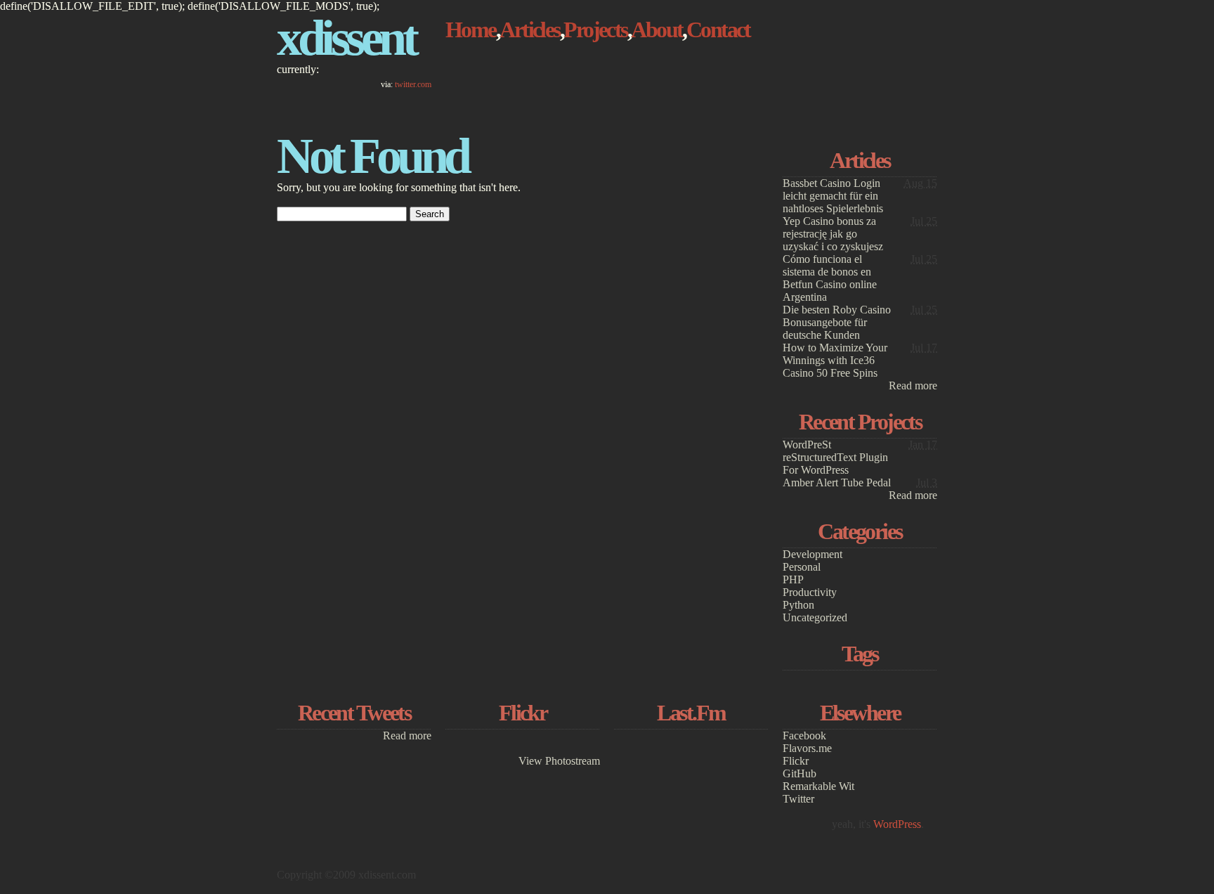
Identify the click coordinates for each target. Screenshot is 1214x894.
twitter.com (413, 84)
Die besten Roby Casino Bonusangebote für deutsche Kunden (837, 322)
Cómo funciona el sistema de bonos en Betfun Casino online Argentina (830, 278)
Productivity (810, 592)
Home (470, 29)
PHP (793, 579)
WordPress (897, 824)
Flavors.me (807, 748)
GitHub (799, 773)
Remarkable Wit (818, 786)
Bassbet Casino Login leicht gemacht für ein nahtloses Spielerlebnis (833, 195)
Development (812, 554)
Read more (913, 385)
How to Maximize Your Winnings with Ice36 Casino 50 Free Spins (835, 360)
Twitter (798, 799)
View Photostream (559, 761)
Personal (802, 567)
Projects (595, 29)
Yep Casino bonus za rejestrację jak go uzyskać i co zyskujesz (833, 233)
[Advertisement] (860, 61)
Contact (718, 29)
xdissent (346, 38)
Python (798, 605)
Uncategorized (815, 617)
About (656, 29)
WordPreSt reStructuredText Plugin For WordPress (835, 457)
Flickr (796, 761)
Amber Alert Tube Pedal (837, 482)
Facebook (804, 735)
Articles (530, 29)
